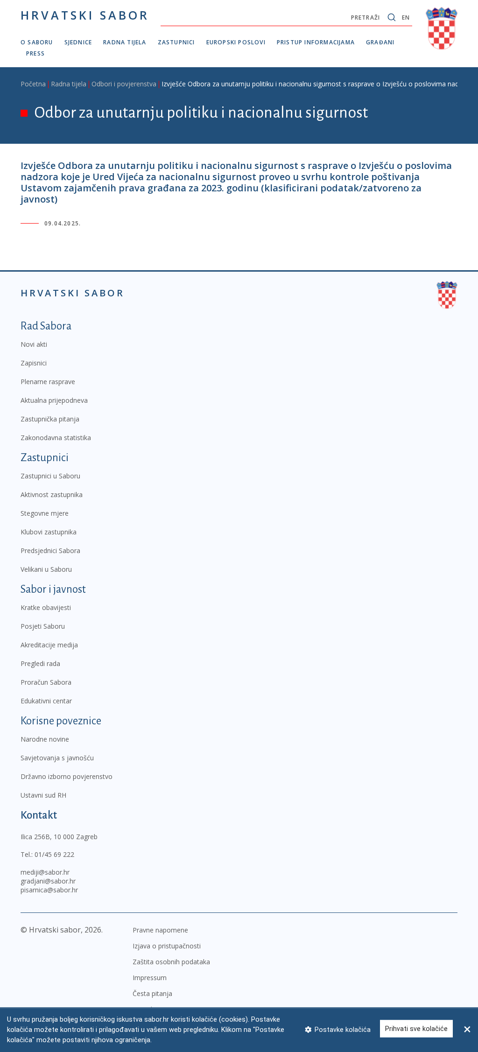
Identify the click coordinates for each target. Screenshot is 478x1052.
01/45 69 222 (54, 854)
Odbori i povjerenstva (123, 83)
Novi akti (34, 344)
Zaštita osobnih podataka (171, 961)
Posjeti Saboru (43, 626)
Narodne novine (45, 739)
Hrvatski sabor (85, 15)
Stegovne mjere (45, 513)
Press (35, 53)
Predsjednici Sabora (50, 550)
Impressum (150, 977)
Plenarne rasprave (48, 381)
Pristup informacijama (316, 42)
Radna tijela (124, 42)
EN (406, 17)
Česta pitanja (152, 993)
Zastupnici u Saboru (50, 475)
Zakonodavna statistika (56, 437)
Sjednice (78, 42)
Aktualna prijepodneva (54, 400)
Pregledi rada (40, 663)
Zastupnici (176, 42)
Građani (380, 42)
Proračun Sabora (46, 682)
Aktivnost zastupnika (52, 494)
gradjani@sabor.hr (48, 881)
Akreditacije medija (49, 644)
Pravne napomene (160, 930)
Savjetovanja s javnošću (57, 757)
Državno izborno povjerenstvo (66, 776)
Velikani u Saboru (46, 569)
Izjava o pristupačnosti (167, 945)
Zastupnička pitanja (50, 418)
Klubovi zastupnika (49, 531)
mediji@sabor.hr (45, 872)
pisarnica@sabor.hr (49, 889)
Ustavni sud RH (43, 795)
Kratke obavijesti (46, 607)
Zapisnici (34, 362)
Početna (33, 83)
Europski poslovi (236, 42)
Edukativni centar (46, 700)
